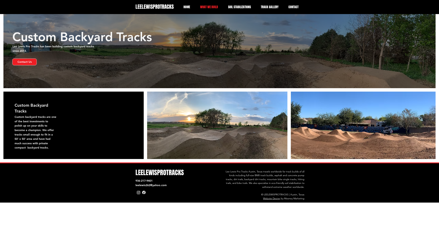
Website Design (271, 198)
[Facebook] (144, 192)
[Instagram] (138, 192)
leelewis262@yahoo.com (151, 185)
